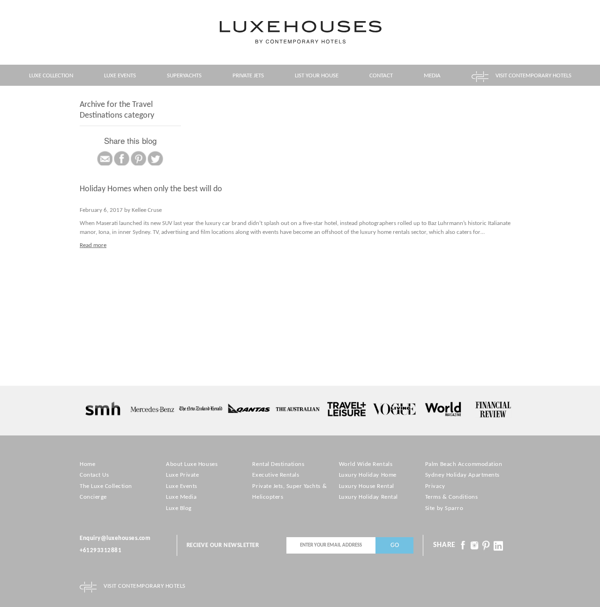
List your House (316, 76)
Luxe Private (182, 475)
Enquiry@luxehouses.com (115, 538)
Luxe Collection (51, 76)
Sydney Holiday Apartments (462, 475)
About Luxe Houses (192, 464)
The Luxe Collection (106, 486)
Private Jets (248, 76)
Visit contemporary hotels (533, 76)
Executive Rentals (275, 475)
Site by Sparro (444, 508)
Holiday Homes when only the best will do (151, 189)
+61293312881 (100, 550)
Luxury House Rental (366, 486)
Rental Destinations (278, 464)
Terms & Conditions (451, 497)
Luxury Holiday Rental (368, 497)
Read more (93, 245)
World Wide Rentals (365, 464)
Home (87, 464)
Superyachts (184, 76)
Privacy (435, 486)
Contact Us (94, 475)
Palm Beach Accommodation (463, 464)
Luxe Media (181, 497)
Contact (381, 76)
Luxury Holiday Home (368, 475)
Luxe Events (120, 76)
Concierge (93, 497)
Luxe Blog (179, 508)
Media (432, 76)
